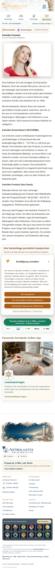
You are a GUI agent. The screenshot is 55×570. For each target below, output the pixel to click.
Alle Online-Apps (7, 503)
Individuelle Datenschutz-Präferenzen (27, 306)
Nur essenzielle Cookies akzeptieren (27, 300)
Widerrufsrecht (7, 556)
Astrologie (32, 483)
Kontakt (31, 510)
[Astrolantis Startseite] (14, 5)
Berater (21, 19)
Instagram (10, 456)
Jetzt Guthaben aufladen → (14, 469)
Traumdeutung (33, 487)
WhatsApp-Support (8, 492)
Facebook (23, 456)
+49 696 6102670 (38, 549)
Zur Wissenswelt (34, 480)
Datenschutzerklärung (22, 311)
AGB (14, 556)
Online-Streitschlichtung (34, 556)
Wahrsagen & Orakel (35, 495)
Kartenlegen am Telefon (36, 506)
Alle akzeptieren (27, 294)
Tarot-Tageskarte (8, 506)
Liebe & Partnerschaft (36, 491)
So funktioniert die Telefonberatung (40, 503)
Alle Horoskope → (44, 521)
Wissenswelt (46, 19)
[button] (27, 322)
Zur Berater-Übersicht (9, 480)
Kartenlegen (8, 19)
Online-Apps (34, 19)
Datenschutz (21, 556)
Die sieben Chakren (8, 514)
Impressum (6, 558)
